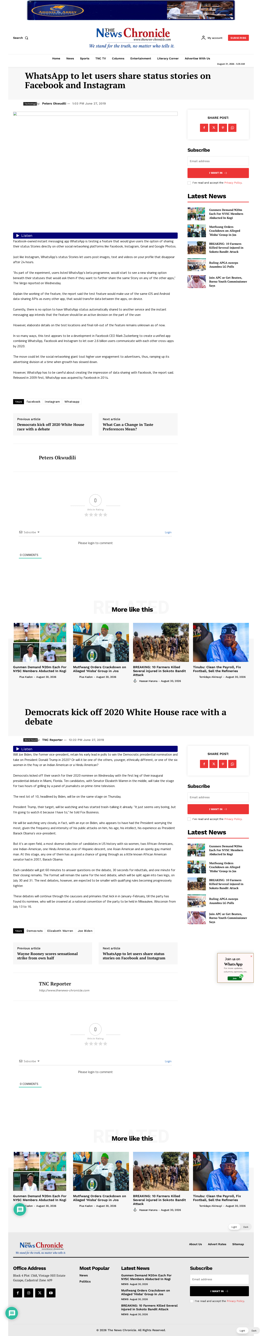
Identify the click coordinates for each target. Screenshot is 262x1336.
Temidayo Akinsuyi (210, 676)
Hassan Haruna (148, 680)
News (124, 1284)
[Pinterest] (223, 128)
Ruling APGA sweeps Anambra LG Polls (223, 265)
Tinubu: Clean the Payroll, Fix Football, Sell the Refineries (217, 669)
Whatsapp (72, 401)
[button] (21, 37)
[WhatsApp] (232, 128)
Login (168, 532)
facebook (33, 401)
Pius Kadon (26, 676)
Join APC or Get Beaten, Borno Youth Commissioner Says (228, 281)
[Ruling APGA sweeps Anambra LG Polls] (196, 264)
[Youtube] (50, 1292)
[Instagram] (28, 1292)
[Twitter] (213, 128)
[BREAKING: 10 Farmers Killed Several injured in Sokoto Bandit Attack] (196, 247)
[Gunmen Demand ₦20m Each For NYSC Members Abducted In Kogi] (196, 213)
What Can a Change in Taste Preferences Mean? (128, 426)
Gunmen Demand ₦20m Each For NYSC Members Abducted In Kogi (226, 214)
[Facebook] (204, 128)
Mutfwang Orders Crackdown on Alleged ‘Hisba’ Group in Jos (224, 231)
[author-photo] (15, 677)
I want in (215, 172)
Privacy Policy (233, 182)
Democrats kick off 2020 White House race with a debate (50, 426)
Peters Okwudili (54, 103)
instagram (52, 401)
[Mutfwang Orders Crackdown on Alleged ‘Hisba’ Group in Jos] (196, 230)
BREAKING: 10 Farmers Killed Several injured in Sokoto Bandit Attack (226, 248)
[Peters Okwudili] (23, 458)
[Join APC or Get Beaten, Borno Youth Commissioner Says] (196, 281)
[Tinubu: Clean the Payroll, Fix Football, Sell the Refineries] (221, 642)
